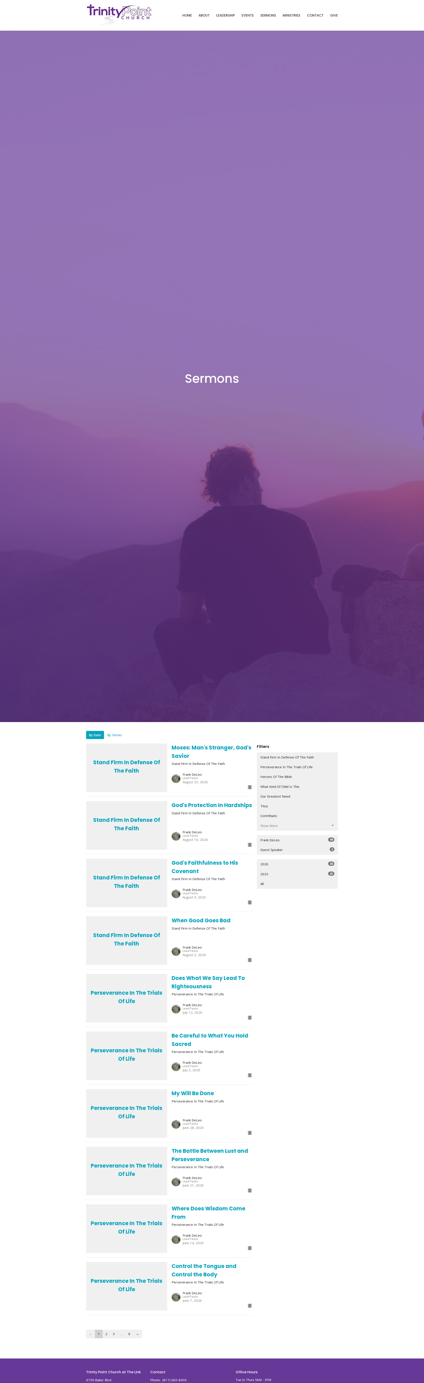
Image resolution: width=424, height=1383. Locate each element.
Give (334, 15)
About (204, 15)
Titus (264, 806)
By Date (95, 735)
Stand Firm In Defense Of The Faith (287, 757)
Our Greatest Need (275, 796)
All (262, 883)
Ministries (291, 15)
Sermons (268, 15)
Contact (315, 15)
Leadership (225, 15)
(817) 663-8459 (174, 1380)
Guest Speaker (296, 849)
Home (187, 15)
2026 (296, 864)
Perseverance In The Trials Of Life (286, 767)
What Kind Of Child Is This (279, 786)
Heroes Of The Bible (276, 776)
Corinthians (268, 815)
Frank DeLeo (296, 840)
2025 (296, 874)
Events (248, 15)
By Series (114, 735)
